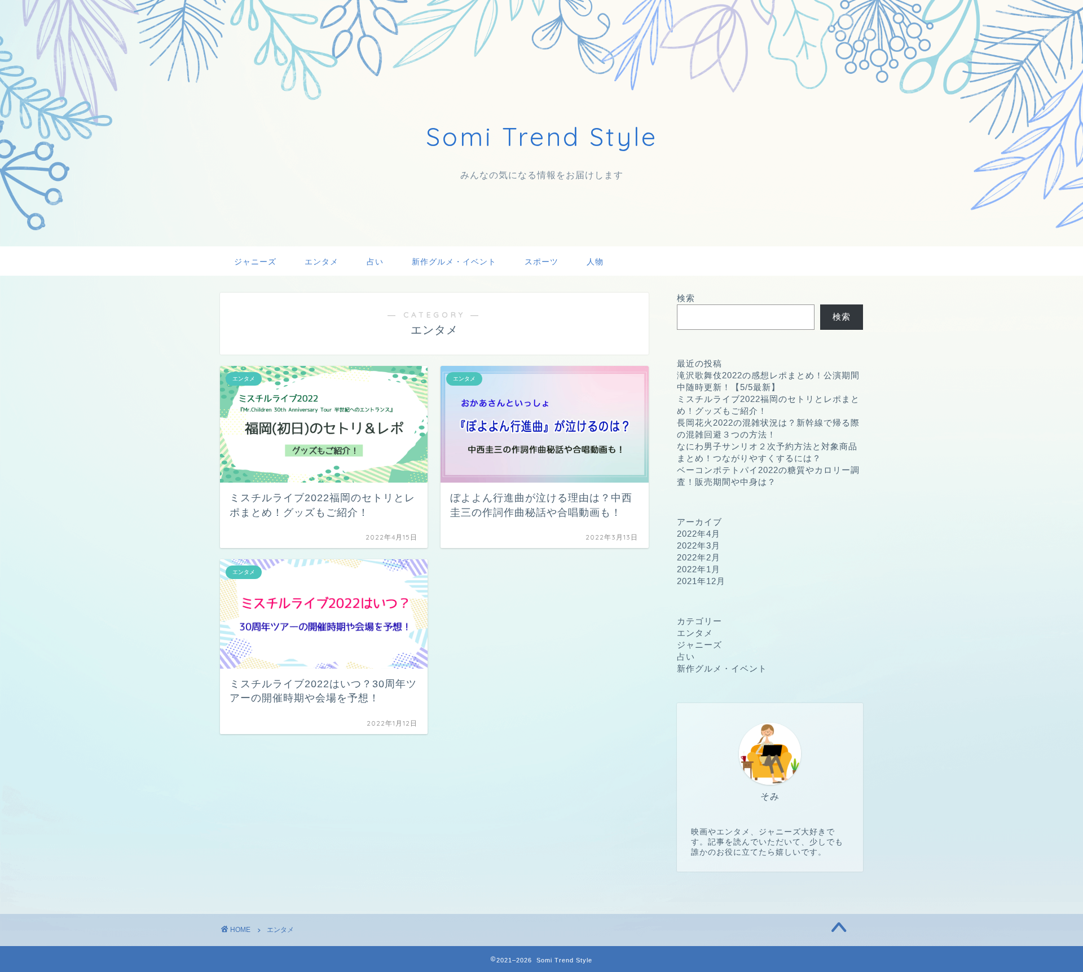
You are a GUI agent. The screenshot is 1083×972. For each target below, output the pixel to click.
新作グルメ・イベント (454, 262)
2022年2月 (698, 557)
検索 (686, 298)
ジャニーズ (255, 262)
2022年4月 (698, 533)
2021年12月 (701, 581)
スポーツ (541, 262)
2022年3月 (698, 545)
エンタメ (321, 262)
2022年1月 (698, 569)
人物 (595, 262)
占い (375, 262)
